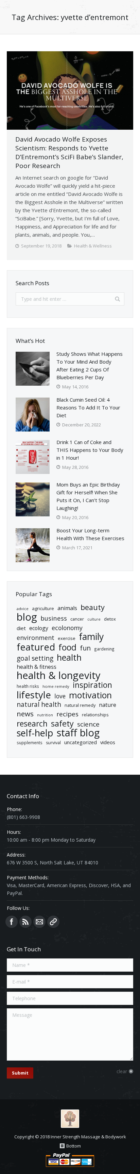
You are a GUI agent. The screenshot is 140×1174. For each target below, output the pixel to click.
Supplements (29, 742)
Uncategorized (80, 742)
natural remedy (80, 705)
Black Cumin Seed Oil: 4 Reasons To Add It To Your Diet (88, 407)
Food (67, 647)
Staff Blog (78, 733)
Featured (36, 647)
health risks (28, 686)
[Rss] (25, 922)
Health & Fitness (36, 667)
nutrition (45, 715)
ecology (38, 628)
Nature (107, 705)
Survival (53, 743)
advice (23, 608)
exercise (66, 638)
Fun (85, 648)
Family (91, 637)
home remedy (55, 686)
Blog (27, 617)
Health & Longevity (59, 675)
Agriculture (43, 608)
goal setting (35, 658)
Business (53, 618)
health (69, 657)
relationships (95, 715)
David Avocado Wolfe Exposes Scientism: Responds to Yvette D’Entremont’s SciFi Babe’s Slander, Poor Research (69, 152)
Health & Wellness (93, 246)
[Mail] (39, 922)
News (25, 714)
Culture (94, 619)
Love (60, 696)
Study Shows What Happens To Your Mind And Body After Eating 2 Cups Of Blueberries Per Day (89, 365)
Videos (107, 742)
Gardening (104, 649)
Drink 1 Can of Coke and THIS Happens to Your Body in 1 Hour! (89, 450)
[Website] (53, 922)
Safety (62, 724)
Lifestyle (34, 695)
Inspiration (92, 685)
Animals (67, 608)
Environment (35, 638)
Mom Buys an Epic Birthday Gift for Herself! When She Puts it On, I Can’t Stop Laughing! (88, 496)
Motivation (90, 695)
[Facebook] (11, 922)
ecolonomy (67, 628)
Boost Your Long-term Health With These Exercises (90, 534)
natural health (39, 705)
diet (21, 628)
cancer (77, 619)
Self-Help (35, 733)
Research (32, 724)
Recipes (67, 714)
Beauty (93, 607)
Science (88, 724)
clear (122, 1071)
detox (110, 619)
